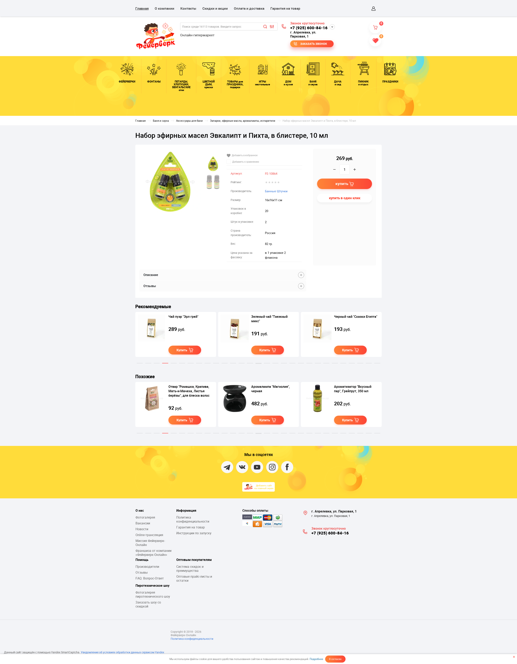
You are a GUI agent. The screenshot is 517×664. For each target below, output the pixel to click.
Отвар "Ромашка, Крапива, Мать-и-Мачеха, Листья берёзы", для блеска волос (188, 391)
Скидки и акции (215, 8)
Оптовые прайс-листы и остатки (194, 578)
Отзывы (142, 572)
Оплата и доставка (249, 8)
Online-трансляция (149, 535)
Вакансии (143, 523)
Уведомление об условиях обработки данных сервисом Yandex (122, 652)
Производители (147, 566)
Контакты (188, 8)
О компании (164, 8)
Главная (142, 8)
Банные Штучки (276, 191)
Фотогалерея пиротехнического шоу (153, 594)
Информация (186, 510)
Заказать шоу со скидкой (148, 604)
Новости (142, 529)
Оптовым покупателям (194, 559)
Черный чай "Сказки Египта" (355, 316)
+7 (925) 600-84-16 (309, 27)
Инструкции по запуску (193, 533)
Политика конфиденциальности (192, 519)
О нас (140, 510)
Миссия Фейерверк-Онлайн (150, 543)
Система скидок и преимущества (190, 568)
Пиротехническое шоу (152, 585)
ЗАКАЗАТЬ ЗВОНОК (313, 44)
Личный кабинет (374, 8)
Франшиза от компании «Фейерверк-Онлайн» (153, 552)
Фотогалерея (145, 517)
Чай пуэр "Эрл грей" (183, 316)
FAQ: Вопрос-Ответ (150, 578)
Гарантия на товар (285, 8)
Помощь (142, 559)
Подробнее (316, 659)
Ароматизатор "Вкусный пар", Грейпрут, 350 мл (352, 388)
